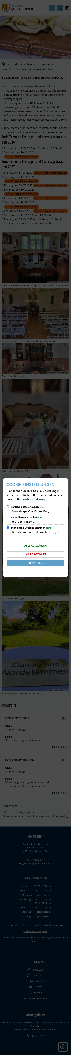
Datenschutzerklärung (31, 499)
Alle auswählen (35, 545)
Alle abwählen (35, 554)
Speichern (36, 563)
